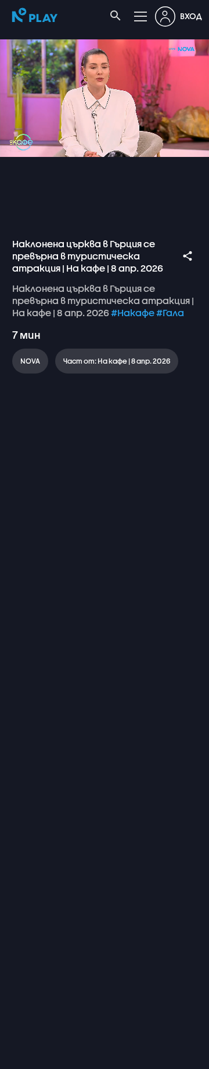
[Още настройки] (165, 1055)
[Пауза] (16, 1055)
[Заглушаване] (44, 1055)
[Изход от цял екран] (193, 1055)
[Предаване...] (137, 1055)
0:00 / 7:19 (87, 1055)
